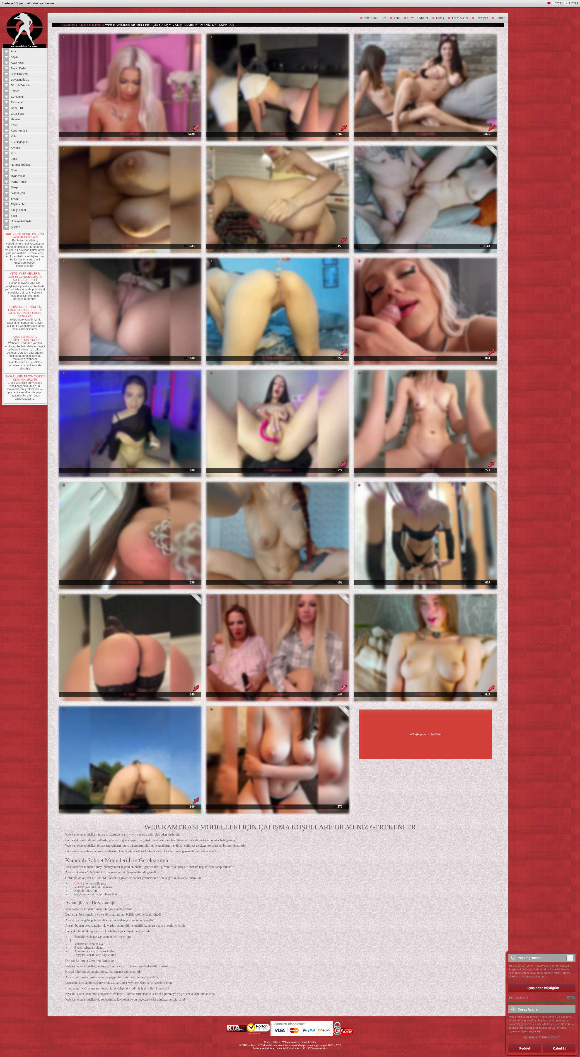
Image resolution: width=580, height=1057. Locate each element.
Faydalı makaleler (90, 25)
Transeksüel (460, 18)
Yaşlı (14, 215)
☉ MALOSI (130, 246)
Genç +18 (17, 108)
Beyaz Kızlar (18, 68)
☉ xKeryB (278, 134)
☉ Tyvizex (425, 246)
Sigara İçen (18, 193)
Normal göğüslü (21, 164)
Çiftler (500, 18)
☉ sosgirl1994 (425, 134)
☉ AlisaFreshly (425, 694)
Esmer (15, 91)
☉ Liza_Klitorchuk (130, 582)
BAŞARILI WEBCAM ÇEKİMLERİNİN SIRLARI (25, 338)
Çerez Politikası (272, 1042)
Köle (14, 136)
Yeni (397, 18)
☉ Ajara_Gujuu (425, 582)
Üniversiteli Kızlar (21, 221)
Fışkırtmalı (17, 102)
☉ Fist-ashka (278, 246)
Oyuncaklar (18, 176)
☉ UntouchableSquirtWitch (130, 358)
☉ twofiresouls (425, 358)
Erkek (440, 18)
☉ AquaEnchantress (278, 470)
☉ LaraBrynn (130, 134)
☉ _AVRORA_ (130, 470)
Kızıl (13, 153)
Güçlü (78, 883)
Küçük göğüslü (20, 142)
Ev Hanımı (17, 96)
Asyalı (14, 57)
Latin (14, 159)
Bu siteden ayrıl (518, 997)
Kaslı (14, 125)
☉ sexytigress (278, 694)
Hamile (15, 119)
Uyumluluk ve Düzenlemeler (300, 1042)
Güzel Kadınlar (417, 18)
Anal (14, 51)
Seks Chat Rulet (375, 18)
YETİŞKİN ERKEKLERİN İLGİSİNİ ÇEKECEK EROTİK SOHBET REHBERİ (25, 277)
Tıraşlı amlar (18, 210)
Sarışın (15, 187)
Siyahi (15, 198)
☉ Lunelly (278, 806)
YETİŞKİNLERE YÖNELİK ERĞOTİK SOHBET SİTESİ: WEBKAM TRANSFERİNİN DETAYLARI (25, 311)
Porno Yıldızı (19, 181)
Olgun (14, 170)
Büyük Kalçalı (19, 74)
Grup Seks (17, 113)
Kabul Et (559, 1048)
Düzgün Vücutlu (21, 85)
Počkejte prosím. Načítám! (425, 734)
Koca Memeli (19, 130)
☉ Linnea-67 (425, 470)
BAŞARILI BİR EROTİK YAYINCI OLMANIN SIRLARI (25, 378)
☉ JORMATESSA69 (277, 582)
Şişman (15, 227)
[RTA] (570, 998)
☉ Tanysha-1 (130, 806)
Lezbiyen (482, 18)
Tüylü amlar (18, 204)
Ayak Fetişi (17, 62)
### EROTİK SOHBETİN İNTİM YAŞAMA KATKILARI (25, 236)
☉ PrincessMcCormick (277, 358)
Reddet (524, 1048)
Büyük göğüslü (20, 79)
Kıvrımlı (15, 147)
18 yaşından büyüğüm (542, 988)
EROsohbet (68, 25)
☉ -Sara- (130, 694)
